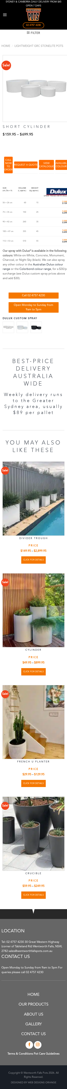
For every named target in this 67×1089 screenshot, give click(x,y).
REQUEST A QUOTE (26, 165)
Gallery (33, 1024)
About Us (33, 1014)
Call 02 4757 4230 (33, 295)
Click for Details (33, 560)
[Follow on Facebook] (29, 1045)
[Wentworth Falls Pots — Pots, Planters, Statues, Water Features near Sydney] (33, 14)
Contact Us (33, 1034)
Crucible (33, 873)
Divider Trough (33, 538)
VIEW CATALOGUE (46, 165)
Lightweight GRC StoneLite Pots (38, 46)
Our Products (33, 1004)
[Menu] (5, 14)
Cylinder (33, 650)
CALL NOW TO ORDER (8, 165)
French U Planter (33, 761)
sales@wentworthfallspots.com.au (30, 951)
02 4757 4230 (15, 942)
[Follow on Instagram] (38, 1045)
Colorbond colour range (35, 269)
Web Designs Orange (42, 1082)
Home (5, 46)
